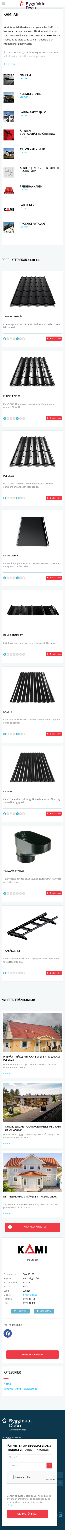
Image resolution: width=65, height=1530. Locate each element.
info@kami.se (30, 1294)
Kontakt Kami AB (32, 1354)
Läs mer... (11, 1505)
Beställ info (55, 338)
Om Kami (26, 75)
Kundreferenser (31, 94)
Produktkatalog (32, 223)
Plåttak (8, 1383)
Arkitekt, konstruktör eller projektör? (40, 169)
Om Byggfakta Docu (12, 1437)
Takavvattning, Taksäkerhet (20, 1388)
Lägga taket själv (33, 112)
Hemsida (22, 1311)
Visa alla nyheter (35, 1226)
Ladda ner (27, 205)
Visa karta (45, 1311)
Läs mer (10, 64)
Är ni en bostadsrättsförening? (37, 132)
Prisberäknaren (31, 186)
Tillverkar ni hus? (33, 149)
